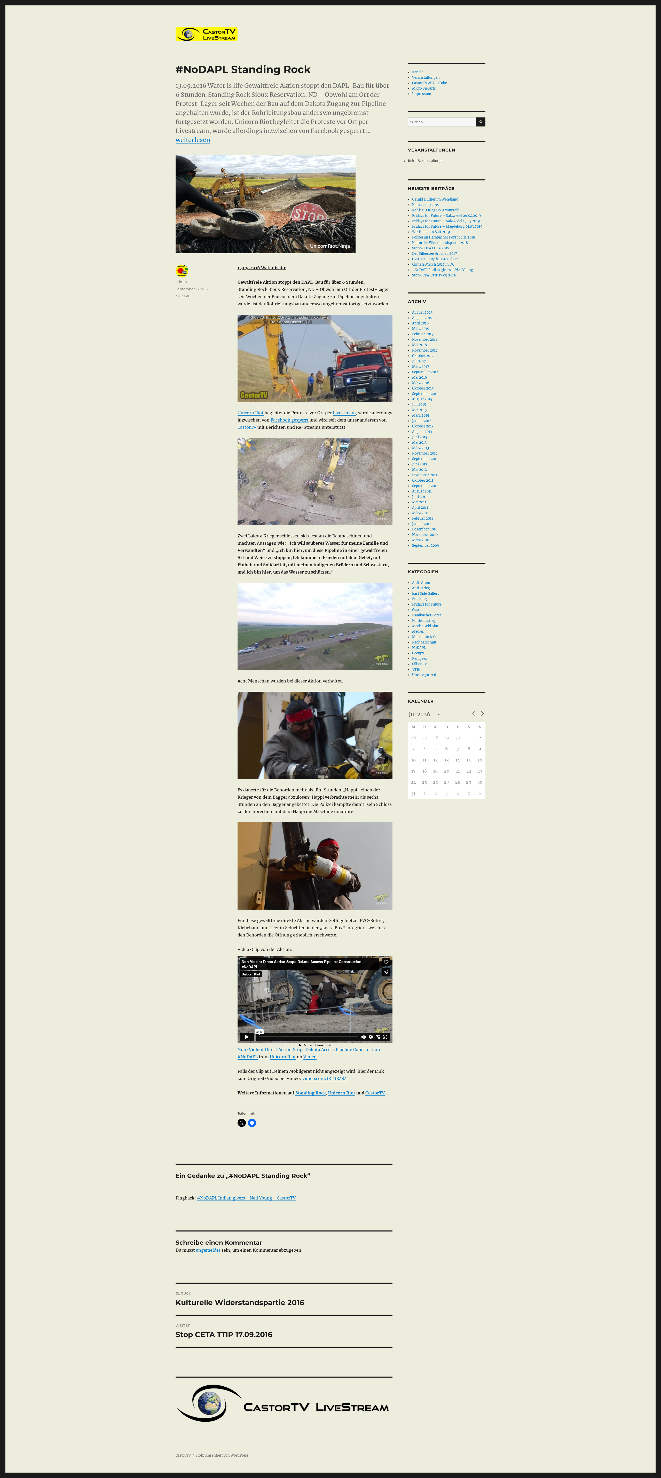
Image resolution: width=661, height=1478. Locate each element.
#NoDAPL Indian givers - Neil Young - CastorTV (246, 1198)
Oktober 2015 (423, 388)
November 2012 (425, 453)
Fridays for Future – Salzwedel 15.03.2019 (446, 221)
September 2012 (425, 459)
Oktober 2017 (423, 356)
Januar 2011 (421, 524)
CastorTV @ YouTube (429, 83)
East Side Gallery (425, 593)
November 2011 (424, 475)
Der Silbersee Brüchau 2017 (434, 253)
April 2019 (420, 323)
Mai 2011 (419, 502)
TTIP (416, 669)
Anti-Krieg (421, 588)
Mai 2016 (419, 377)
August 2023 (422, 312)
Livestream (344, 412)
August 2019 (422, 318)
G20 (415, 610)
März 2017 (420, 366)
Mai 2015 (419, 410)
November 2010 (425, 535)
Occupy (418, 653)
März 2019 (420, 329)
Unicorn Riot (251, 412)
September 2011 (425, 486)
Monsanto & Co (424, 637)
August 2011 (422, 491)
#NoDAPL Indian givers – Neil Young (442, 270)
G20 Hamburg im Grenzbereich (438, 259)
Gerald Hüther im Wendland (435, 199)
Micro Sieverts (424, 88)
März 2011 (420, 513)
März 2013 (420, 448)
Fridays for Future (427, 604)
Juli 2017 (419, 361)
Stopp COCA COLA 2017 (430, 248)
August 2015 (422, 399)
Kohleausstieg (423, 620)
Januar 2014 (421, 421)
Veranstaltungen (426, 77)
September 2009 (425, 545)
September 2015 (425, 394)
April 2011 (420, 507)
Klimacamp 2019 (425, 205)
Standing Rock (310, 1092)
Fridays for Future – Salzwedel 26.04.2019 (446, 215)
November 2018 (425, 339)
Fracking (419, 599)
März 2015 (420, 415)
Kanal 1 (418, 72)
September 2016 (425, 372)
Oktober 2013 (423, 426)
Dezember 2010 (424, 529)
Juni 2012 (419, 464)
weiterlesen (193, 140)
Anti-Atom (421, 583)
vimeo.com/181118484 (324, 1078)
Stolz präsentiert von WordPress (222, 1455)
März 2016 (420, 383)
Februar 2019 (423, 334)
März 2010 (420, 540)
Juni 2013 (419, 437)
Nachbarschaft (424, 642)
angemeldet (208, 1250)
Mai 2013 (419, 442)
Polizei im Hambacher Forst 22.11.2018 (443, 237)
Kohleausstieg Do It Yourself (435, 210)
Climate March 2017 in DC (433, 264)
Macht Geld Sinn (425, 626)
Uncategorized (424, 675)
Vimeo (310, 1056)
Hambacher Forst (426, 615)
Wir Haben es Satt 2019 (431, 232)
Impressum (421, 94)
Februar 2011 (422, 518)
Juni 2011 (419, 497)
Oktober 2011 (422, 480)
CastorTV (247, 427)
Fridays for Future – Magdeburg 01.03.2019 (447, 226)
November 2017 (425, 350)
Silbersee (419, 664)
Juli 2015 (419, 404)
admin (181, 282)
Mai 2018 (419, 345)
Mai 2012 (419, 469)
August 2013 (422, 432)
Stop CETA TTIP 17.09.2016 (434, 275)
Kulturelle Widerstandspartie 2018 (440, 243)
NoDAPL (183, 296)
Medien (418, 631)
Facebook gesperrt (290, 420)
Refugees (419, 658)
